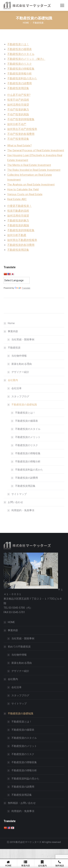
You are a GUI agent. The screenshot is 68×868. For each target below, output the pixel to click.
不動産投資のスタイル (20, 54)
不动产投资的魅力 (18, 109)
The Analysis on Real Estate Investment (31, 184)
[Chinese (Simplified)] (5, 274)
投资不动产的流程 (18, 99)
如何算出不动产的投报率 (22, 129)
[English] (9, 274)
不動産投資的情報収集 (20, 230)
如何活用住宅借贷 (18, 104)
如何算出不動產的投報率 (22, 240)
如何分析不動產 (16, 235)
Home (11, 323)
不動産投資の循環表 (19, 49)
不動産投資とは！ (18, 44)
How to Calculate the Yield (23, 189)
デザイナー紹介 (20, 372)
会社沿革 (16, 388)
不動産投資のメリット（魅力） (26, 59)
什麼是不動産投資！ (19, 206)
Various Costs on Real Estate (24, 194)
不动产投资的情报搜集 (20, 119)
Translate (26, 288)
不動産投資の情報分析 (27, 461)
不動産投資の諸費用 (19, 83)
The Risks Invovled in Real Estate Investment (33, 170)
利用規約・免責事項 (22, 510)
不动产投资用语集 (18, 138)
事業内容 (13, 331)
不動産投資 (14, 347)
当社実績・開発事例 (22, 339)
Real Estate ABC (17, 199)
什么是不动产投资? (18, 95)
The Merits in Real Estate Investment (29, 165)
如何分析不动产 (16, 124)
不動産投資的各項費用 (20, 245)
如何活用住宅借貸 (18, 215)
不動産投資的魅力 (18, 220)
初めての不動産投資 (19, 646)
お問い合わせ (15, 502)
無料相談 (59, 865)
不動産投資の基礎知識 (24, 404)
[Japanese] (12, 274)
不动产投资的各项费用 (20, 134)
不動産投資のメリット (27, 437)
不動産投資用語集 (18, 88)
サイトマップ (19, 494)
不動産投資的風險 (18, 225)
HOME (11, 622)
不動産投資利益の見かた (22, 78)
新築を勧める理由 (21, 363)
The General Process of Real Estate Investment (35, 150)
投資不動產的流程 (18, 210)
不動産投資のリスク (19, 63)
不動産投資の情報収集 (20, 68)
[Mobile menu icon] (62, 5)
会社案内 (13, 380)
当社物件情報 (19, 355)
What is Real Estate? (19, 145)
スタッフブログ (20, 396)
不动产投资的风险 (18, 114)
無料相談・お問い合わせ (22, 802)
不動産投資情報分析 (19, 73)
